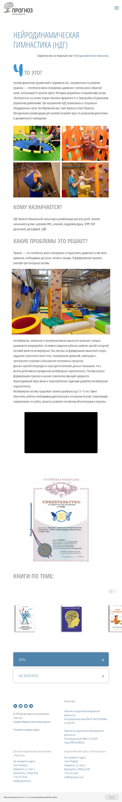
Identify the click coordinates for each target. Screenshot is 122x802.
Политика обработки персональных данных (32, 722)
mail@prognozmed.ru (22, 781)
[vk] (15, 706)
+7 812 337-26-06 (20, 777)
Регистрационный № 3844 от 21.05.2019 (81, 738)
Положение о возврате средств (26, 729)
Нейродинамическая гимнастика (91, 55)
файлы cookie (24, 797)
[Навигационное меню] (116, 8)
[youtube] (21, 706)
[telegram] (31, 706)
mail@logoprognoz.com (74, 777)
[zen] (26, 706)
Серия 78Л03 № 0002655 (74, 742)
